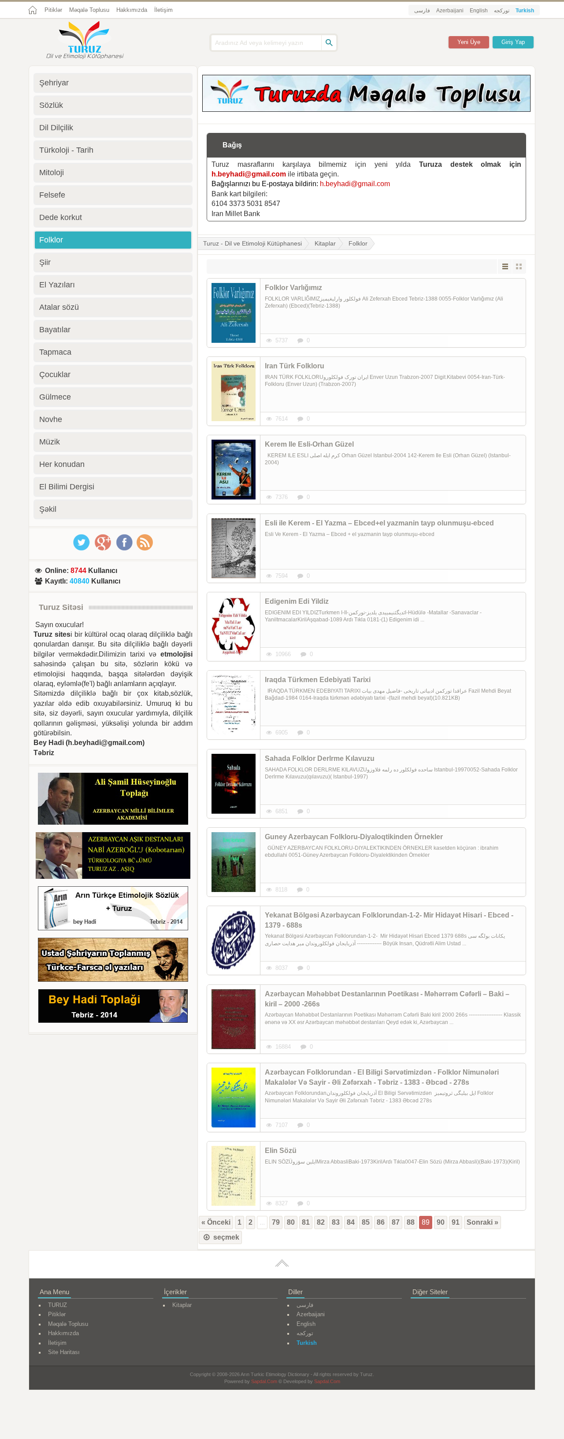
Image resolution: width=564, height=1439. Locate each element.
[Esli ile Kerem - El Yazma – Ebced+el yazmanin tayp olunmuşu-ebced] (233, 548)
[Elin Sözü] (233, 1176)
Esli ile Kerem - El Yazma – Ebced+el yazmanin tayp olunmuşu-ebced (379, 523)
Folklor (358, 243)
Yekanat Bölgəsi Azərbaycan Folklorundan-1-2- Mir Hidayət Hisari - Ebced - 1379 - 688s (389, 920)
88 (411, 1222)
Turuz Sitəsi (61, 607)
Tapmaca (55, 352)
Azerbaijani (450, 10)
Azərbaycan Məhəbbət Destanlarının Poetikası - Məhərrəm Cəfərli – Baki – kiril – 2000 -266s (387, 998)
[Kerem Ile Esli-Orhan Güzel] (233, 469)
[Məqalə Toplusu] (366, 109)
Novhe (50, 419)
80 (291, 1222)
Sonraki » (482, 1222)
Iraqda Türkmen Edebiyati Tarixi (318, 679)
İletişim (163, 10)
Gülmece (55, 397)
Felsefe (52, 195)
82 (321, 1222)
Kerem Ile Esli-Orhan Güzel (309, 444)
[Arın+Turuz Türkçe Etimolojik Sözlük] (113, 909)
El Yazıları (57, 284)
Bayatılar (54, 329)
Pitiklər (53, 10)
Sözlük (51, 105)
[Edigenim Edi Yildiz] (233, 627)
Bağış (232, 145)
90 (441, 1222)
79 (276, 1222)
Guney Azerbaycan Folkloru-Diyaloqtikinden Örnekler (354, 837)
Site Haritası (64, 1352)
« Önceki (215, 1222)
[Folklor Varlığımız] (233, 313)
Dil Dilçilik (56, 127)
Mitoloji (51, 172)
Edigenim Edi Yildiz (297, 601)
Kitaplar (325, 243)
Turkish (525, 10)
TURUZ (57, 1305)
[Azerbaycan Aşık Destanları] (113, 856)
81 (306, 1222)
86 (381, 1222)
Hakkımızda (131, 10)
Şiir (45, 262)
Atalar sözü (59, 307)
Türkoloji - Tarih (66, 150)
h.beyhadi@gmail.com (249, 174)
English (479, 10)
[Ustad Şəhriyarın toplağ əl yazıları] (113, 961)
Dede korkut (60, 217)
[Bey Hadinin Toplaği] (113, 1007)
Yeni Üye (468, 42)
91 (456, 1222)
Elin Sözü (281, 1150)
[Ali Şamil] (113, 800)
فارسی (422, 10)
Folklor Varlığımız (293, 287)
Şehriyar (54, 82)
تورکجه (501, 10)
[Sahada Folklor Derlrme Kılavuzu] (233, 784)
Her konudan (62, 464)
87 (396, 1222)
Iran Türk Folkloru (294, 366)
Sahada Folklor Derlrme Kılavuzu (320, 758)
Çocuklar (54, 374)
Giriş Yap (513, 42)
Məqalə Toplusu (89, 10)
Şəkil (47, 509)
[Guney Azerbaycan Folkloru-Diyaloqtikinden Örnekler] (233, 862)
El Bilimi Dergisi (66, 486)
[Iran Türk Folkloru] (233, 391)
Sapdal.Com (264, 1381)
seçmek (225, 1237)
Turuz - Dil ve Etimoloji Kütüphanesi (252, 243)
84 (351, 1222)
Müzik (49, 441)
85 (366, 1222)
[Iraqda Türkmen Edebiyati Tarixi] (233, 705)
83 (336, 1222)
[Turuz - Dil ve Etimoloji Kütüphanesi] (94, 41)
